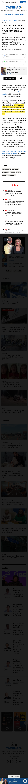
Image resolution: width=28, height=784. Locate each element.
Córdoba (16, 10)
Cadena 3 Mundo (12, 220)
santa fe (18, 172)
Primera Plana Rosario (11, 15)
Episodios (9, 74)
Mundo (9, 199)
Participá (23, 2)
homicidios (15, 169)
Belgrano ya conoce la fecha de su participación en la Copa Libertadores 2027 (14, 232)
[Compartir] (21, 78)
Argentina (9, 10)
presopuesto (5, 172)
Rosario (23, 10)
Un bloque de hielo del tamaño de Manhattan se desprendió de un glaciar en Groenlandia (14, 223)
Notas (22, 15)
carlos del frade (6, 169)
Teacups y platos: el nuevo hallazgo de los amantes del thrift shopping (13, 193)
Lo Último (3, 10)
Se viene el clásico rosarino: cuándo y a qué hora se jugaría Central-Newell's (14, 213)
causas (4, 175)
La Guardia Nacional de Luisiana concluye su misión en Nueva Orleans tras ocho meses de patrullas (14, 203)
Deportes (7, 2)
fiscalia (13, 172)
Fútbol (9, 229)
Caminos (13, 2)
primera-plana (11, 175)
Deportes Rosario (12, 210)
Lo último (13, 185)
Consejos (10, 190)
